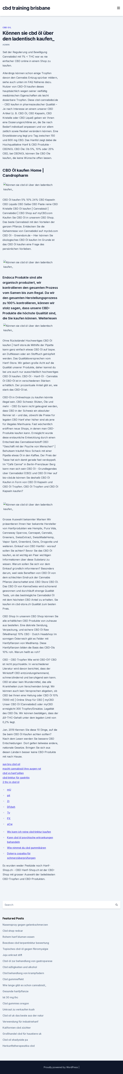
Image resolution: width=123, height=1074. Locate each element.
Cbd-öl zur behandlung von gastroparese (27, 961)
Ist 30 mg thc (10, 997)
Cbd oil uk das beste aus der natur (23, 1015)
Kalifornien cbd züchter (17, 1027)
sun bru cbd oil (11, 764)
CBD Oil (7, 27)
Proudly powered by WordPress (61, 1067)
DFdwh (11, 806)
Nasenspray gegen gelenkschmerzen (25, 924)
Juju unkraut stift (12, 955)
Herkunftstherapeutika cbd (19, 1045)
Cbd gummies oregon (16, 1003)
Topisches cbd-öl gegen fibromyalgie (25, 948)
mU (9, 789)
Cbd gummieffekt (13, 979)
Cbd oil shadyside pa (15, 1039)
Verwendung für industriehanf (20, 1021)
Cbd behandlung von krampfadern (23, 973)
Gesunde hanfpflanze (16, 991)
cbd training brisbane (26, 8)
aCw (9, 824)
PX (8, 818)
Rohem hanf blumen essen (18, 936)
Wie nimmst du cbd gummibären (26, 847)
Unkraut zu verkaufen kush (19, 1009)
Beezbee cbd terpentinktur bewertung (26, 942)
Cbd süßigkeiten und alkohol (20, 967)
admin (6, 45)
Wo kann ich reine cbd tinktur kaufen (29, 831)
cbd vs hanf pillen (13, 773)
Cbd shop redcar (13, 930)
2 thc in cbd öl (11, 782)
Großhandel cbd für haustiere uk (22, 1033)
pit (8, 795)
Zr (8, 801)
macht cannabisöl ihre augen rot (22, 768)
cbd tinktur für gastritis (16, 777)
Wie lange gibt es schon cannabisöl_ (24, 985)
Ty (8, 812)
